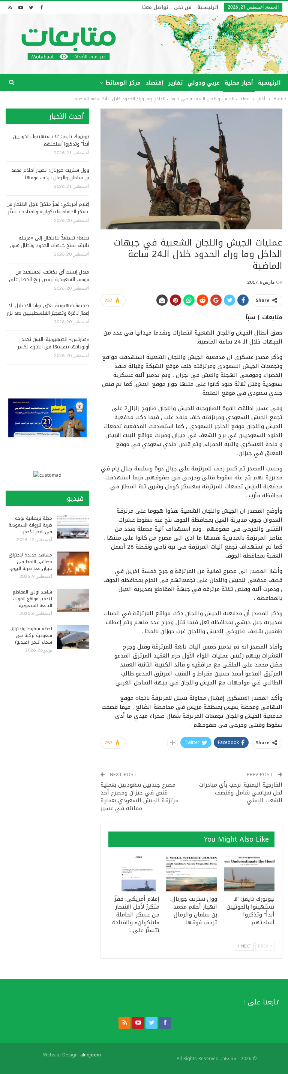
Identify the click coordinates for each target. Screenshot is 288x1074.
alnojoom (90, 1055)
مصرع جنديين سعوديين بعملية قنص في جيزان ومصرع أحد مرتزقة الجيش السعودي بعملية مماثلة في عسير (139, 796)
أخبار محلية (239, 83)
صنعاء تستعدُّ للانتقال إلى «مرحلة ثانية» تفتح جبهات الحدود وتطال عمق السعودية (49, 245)
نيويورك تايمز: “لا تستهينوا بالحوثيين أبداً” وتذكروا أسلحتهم (51, 140)
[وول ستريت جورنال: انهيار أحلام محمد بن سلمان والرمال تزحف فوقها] (191, 873)
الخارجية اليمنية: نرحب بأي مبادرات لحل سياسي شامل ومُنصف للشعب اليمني (240, 792)
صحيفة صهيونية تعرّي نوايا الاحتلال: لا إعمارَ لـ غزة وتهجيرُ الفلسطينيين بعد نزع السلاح (48, 313)
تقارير (175, 83)
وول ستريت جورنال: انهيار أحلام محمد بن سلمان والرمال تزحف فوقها (50, 173)
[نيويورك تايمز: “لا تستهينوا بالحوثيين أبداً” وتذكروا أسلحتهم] (249, 873)
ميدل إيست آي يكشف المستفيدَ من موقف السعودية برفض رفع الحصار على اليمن (49, 279)
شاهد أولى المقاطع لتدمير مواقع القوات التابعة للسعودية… (32, 599)
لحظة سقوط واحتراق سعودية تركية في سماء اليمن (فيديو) (31, 635)
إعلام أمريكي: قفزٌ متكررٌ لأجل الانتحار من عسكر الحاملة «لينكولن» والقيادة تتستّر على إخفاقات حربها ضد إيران (47, 211)
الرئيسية (207, 7)
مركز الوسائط (123, 83)
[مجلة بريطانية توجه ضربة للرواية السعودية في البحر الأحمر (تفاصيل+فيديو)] (73, 527)
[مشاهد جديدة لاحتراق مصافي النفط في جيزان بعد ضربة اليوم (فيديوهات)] (73, 564)
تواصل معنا (155, 7)
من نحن (183, 7)
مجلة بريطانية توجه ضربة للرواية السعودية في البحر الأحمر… (30, 525)
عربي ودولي (204, 83)
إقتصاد (155, 83)
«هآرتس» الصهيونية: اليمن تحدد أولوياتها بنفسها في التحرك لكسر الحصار (53, 347)
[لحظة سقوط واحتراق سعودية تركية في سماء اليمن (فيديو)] (73, 637)
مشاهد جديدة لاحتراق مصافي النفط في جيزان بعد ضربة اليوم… (30, 562)
